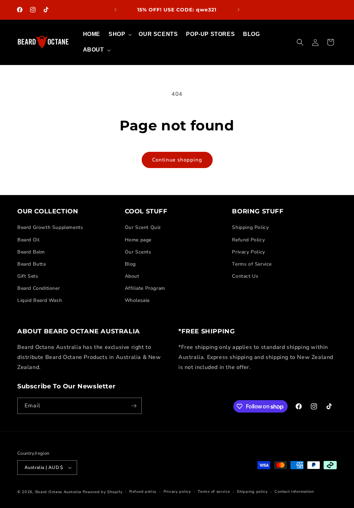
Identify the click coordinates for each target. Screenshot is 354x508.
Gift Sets (27, 276)
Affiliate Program (145, 288)
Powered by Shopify (103, 492)
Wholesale (137, 300)
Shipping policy (252, 491)
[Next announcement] (238, 9)
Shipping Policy (250, 227)
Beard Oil (28, 240)
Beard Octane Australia (58, 492)
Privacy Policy (248, 252)
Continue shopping (177, 159)
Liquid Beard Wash (39, 300)
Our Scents (138, 252)
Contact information (294, 491)
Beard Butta (31, 264)
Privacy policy (177, 491)
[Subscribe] (133, 406)
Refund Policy (248, 240)
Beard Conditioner (38, 288)
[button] (119, 34)
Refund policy (143, 491)
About (132, 276)
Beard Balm (31, 252)
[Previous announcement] (115, 9)
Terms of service (214, 491)
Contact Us (245, 276)
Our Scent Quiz (143, 227)
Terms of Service (252, 264)
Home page (138, 240)
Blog (130, 264)
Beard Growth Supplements (50, 227)
